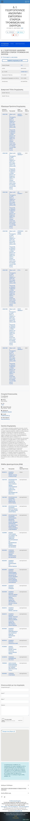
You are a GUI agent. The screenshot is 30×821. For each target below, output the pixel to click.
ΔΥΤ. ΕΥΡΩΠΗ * (20, 192)
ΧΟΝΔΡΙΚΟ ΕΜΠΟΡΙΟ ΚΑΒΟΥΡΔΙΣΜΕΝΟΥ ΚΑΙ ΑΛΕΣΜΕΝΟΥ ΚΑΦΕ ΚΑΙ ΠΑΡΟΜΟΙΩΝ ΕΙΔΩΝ (13, 633)
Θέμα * (3, 699)
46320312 (4, 608)
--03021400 (4, 114)
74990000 (4, 663)
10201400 (4, 506)
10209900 (4, 532)
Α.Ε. (22, 65)
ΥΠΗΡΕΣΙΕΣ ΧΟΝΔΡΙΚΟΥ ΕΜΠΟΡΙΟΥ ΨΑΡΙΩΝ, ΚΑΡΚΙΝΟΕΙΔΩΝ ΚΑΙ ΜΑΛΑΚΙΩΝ (12, 553)
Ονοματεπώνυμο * (5, 687)
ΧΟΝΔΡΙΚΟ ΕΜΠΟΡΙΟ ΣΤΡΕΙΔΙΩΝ (11, 587)
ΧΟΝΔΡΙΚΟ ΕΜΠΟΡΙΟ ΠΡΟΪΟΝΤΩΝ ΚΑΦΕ (13, 642)
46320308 (4, 591)
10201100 (4, 479)
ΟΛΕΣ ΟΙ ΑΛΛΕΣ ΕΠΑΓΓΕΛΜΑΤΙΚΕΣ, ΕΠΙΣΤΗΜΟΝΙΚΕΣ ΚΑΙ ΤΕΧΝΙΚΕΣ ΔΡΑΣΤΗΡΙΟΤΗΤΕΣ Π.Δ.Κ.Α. (13, 666)
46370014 (4, 640)
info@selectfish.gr (5, 415)
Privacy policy (16, 817)
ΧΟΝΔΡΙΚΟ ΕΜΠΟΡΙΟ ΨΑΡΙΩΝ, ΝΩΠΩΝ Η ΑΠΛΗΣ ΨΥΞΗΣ (13, 474)
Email (16, 35)
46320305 (4, 569)
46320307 (4, 585)
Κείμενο (3, 705)
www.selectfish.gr (5, 419)
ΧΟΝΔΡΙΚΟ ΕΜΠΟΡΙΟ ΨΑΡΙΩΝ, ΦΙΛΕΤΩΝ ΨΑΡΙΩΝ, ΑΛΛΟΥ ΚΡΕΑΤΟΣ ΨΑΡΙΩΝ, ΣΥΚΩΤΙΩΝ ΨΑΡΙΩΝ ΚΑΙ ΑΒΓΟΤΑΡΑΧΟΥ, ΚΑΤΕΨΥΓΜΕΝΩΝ (13, 619)
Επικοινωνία (4, 45)
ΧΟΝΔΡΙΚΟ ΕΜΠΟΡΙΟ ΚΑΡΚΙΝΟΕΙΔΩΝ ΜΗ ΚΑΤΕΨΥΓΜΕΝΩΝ (13, 563)
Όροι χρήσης (4, 806)
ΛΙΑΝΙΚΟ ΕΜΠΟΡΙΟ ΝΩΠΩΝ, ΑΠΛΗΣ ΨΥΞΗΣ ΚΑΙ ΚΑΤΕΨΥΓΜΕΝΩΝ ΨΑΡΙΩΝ (13, 650)
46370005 (4, 628)
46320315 (4, 614)
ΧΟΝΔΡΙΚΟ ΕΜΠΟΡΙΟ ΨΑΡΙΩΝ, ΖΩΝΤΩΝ (13, 609)
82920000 (4, 673)
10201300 (4, 497)
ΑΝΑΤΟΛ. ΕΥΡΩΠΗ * (20, 115)
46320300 (4, 550)
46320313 (4, 472)
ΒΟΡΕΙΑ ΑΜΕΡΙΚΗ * (20, 153)
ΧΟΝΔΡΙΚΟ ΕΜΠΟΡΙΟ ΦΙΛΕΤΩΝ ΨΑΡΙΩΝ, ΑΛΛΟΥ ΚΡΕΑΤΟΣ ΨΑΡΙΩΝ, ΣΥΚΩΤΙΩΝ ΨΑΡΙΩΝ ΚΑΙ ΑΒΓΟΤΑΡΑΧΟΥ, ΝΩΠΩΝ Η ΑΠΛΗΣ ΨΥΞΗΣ (13, 598)
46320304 (4, 560)
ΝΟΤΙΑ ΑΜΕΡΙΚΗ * (20, 348)
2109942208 (11, 32)
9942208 (9, 412)
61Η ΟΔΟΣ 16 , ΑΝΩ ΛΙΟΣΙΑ (10, 57)
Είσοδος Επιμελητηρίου (15, 801)
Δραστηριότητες (20, 43)
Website (21, 32)
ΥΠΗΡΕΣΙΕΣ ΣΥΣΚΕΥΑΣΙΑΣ (12, 674)
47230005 (4, 646)
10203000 (4, 515)
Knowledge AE (18, 811)
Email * (3, 693)
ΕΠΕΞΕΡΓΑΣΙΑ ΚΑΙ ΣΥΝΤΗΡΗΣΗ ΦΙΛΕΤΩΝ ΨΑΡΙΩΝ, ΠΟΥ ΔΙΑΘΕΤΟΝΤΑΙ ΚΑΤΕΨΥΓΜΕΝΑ (13, 509)
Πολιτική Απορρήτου (24, 806)
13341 (21, 28)
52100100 (4, 657)
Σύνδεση (26, 2)
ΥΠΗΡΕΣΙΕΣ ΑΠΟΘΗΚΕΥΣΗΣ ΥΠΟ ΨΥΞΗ (12, 658)
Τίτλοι (12, 43)
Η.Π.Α (19, 270)
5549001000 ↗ (24, 71)
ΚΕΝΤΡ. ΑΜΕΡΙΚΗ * (20, 309)
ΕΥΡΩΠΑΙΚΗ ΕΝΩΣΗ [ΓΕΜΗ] (20, 232)
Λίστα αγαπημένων (28, 2)
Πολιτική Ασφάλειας (13, 806)
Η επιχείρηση (5, 43)
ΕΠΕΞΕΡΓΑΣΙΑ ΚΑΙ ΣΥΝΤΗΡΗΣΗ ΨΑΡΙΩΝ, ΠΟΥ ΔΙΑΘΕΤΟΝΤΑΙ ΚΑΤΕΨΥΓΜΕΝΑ (13, 500)
